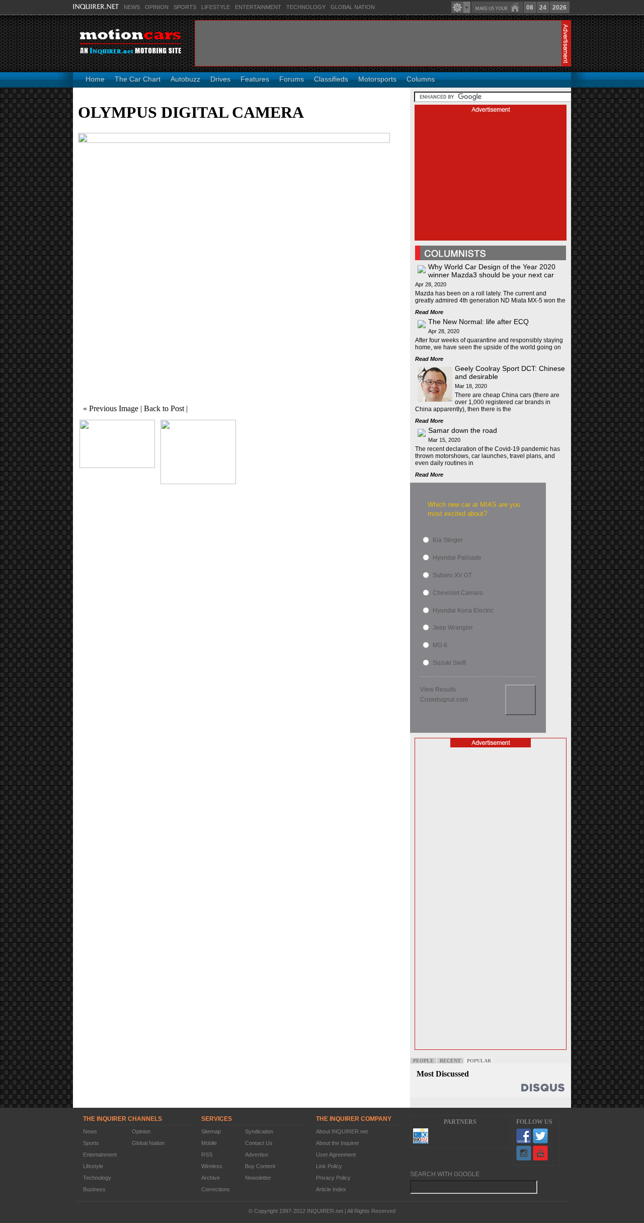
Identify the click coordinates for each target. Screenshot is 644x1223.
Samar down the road (462, 430)
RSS (206, 1155)
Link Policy (329, 1166)
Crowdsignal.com (444, 699)
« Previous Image (110, 408)
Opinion (157, 7)
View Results (438, 689)
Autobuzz (185, 79)
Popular (479, 1060)
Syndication (259, 1131)
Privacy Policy (333, 1178)
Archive (210, 1178)
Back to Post (164, 408)
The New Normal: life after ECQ (478, 322)
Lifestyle (215, 7)
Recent (450, 1060)
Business (94, 1189)
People (423, 1060)
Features (254, 79)
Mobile (209, 1143)
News (132, 7)
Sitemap (211, 1131)
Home (95, 79)
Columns (421, 79)
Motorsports (377, 79)
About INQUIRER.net (342, 1131)
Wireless (211, 1166)
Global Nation (353, 7)
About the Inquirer (337, 1143)
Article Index (331, 1189)
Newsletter (258, 1178)
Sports (185, 7)
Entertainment (258, 7)
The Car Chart (137, 79)
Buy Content (260, 1166)
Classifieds (331, 79)
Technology (306, 7)
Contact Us (259, 1143)
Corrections (215, 1189)
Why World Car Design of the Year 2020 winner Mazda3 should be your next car (491, 271)
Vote (520, 699)
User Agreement (336, 1155)
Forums (291, 79)
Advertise (256, 1155)
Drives (220, 79)
